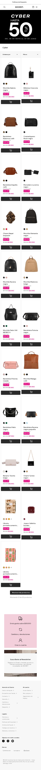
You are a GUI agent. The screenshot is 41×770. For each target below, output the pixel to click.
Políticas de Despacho (20, 2)
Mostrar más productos (21, 592)
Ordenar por (6, 54)
